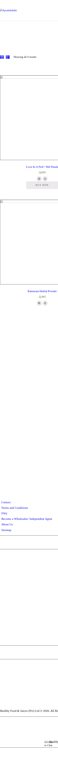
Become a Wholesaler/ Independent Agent (26, 518)
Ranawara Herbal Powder (42, 291)
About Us (7, 524)
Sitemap (6, 530)
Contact (6, 502)
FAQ (4, 513)
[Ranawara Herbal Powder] (39, 303)
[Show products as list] (8, 57)
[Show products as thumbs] (2, 57)
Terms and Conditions (14, 507)
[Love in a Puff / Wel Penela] (39, 178)
